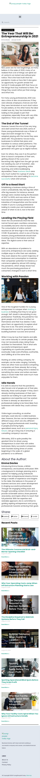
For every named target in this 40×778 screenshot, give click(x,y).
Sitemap (29, 775)
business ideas (24, 171)
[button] (20, 16)
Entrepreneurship (7, 30)
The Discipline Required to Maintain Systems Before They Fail (17, 618)
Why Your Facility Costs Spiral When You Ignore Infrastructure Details (19, 714)
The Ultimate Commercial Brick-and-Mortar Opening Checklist (18, 550)
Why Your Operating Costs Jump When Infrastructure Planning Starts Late (19, 584)
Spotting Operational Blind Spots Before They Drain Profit (19, 681)
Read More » (5, 557)
